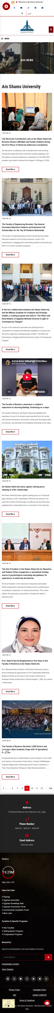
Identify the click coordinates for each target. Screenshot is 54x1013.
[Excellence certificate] (8, 1003)
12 (42, 788)
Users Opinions (7, 969)
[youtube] (21, 8)
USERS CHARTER (39, 995)
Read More (10, 169)
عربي (29, 13)
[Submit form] (48, 957)
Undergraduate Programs (13, 931)
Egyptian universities (11, 900)
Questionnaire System (10, 964)
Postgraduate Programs (12, 934)
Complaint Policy (39, 990)
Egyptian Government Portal (14, 907)
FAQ (14, 995)
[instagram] (28, 8)
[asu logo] (27, 26)
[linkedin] (35, 8)
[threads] (22, 13)
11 (37, 788)
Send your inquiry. (27, 845)
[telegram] (42, 8)
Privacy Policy (14, 990)
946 (50, 788)
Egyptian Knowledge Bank (13, 903)
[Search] (51, 29)
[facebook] (7, 978)
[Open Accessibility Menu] (6, 6)
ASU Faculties (8, 928)
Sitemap (6, 897)
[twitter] (14, 8)
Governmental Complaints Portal (16, 910)
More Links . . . (9, 913)
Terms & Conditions (27, 1000)
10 (32, 788)
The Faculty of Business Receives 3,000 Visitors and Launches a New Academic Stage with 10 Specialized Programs (24, 749)
